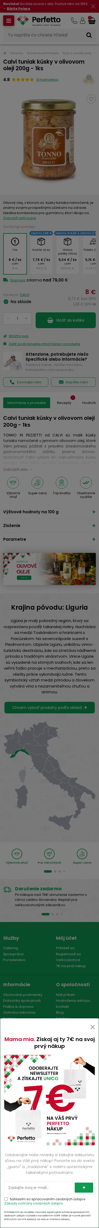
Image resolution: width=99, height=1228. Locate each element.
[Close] (92, 1027)
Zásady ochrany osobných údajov (33, 1203)
